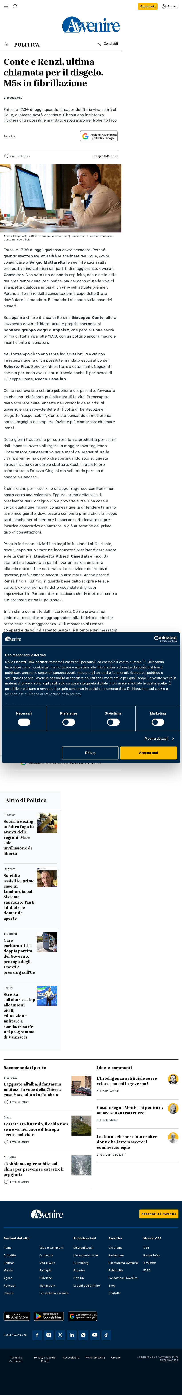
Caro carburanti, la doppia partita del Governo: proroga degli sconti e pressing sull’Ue (19, 956)
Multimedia (47, 1285)
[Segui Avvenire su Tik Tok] (106, 1335)
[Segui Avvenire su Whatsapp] (83, 1335)
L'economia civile (85, 1255)
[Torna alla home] (6, 44)
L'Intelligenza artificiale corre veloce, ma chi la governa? (127, 1081)
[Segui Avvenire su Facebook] (37, 1335)
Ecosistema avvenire (54, 1293)
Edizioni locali (83, 1248)
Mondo (8, 1270)
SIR (146, 1248)
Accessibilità (71, 1357)
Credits (116, 1357)
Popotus (79, 1270)
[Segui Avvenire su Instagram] (48, 1335)
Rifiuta (90, 753)
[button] (6, 6)
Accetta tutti (148, 753)
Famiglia (45, 1270)
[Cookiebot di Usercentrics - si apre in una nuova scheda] (157, 638)
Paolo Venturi (109, 1091)
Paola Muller (109, 1120)
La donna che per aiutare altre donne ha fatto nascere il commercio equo (127, 1142)
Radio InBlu (151, 1255)
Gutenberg (80, 1263)
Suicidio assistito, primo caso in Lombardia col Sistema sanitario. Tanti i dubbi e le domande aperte (19, 897)
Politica (9, 1263)
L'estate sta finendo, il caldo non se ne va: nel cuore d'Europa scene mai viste (36, 1129)
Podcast (9, 1285)
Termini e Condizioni (16, 1359)
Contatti (114, 1293)
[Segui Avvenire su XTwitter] (60, 1335)
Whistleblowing (95, 1357)
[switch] (68, 722)
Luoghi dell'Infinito (86, 1285)
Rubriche (46, 1278)
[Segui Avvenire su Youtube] (95, 1335)
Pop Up (78, 1278)
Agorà (8, 1278)
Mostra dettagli (156, 739)
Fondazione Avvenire (123, 1278)
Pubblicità (116, 1270)
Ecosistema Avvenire (123, 1263)
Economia (46, 1255)
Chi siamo (116, 1248)
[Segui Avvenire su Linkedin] (72, 1335)
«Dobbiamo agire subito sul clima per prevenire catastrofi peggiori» (34, 1169)
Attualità (10, 1255)
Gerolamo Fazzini (112, 1155)
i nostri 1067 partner (31, 662)
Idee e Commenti (52, 1248)
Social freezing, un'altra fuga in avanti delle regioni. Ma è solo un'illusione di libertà (19, 837)
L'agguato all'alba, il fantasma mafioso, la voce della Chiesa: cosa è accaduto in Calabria (32, 1089)
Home (8, 1248)
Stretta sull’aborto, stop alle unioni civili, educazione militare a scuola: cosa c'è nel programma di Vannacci (19, 1016)
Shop (112, 1285)
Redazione (14, 98)
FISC (146, 1270)
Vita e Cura (47, 1263)
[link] (148, 6)
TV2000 (149, 1263)
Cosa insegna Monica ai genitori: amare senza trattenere (130, 1110)
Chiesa (8, 1293)
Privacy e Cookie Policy (44, 1359)
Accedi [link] (172, 6)
